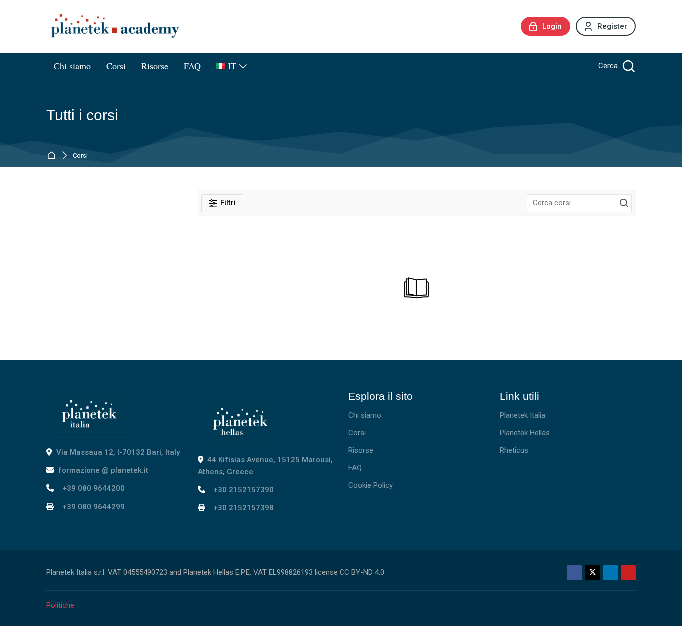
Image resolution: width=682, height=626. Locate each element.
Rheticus (514, 450)
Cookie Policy (370, 485)
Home (52, 155)
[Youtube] (628, 572)
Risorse (360, 450)
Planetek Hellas (525, 432)
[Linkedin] (610, 572)
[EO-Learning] (114, 26)
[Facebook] (574, 572)
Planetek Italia (522, 415)
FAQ (355, 467)
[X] (592, 572)
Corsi (80, 156)
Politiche (60, 605)
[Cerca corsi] (623, 203)
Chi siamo (364, 415)
